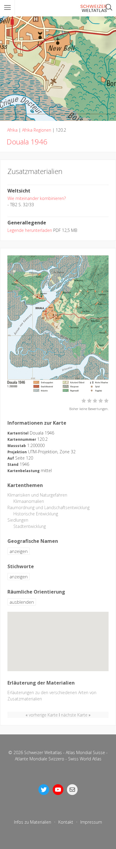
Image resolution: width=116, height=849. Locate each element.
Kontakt (65, 822)
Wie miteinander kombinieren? (36, 198)
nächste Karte (74, 715)
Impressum (91, 822)
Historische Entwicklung (35, 514)
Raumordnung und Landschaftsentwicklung (48, 507)
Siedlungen (17, 520)
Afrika (12, 130)
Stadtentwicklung (29, 526)
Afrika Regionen (36, 130)
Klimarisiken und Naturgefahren (37, 495)
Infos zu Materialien (32, 822)
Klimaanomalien (28, 501)
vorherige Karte (43, 715)
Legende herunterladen (29, 230)
